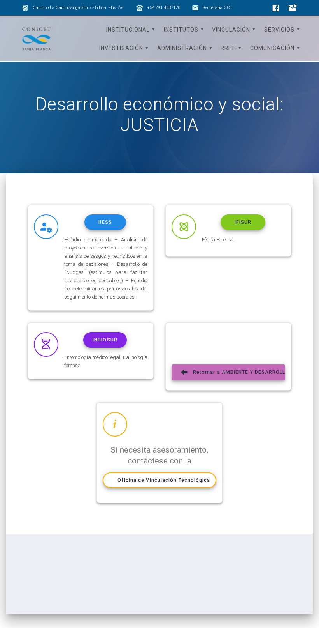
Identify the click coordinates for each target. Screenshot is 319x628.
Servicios (279, 30)
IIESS (105, 222)
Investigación (121, 48)
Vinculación (231, 30)
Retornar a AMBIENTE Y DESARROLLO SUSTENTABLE (239, 372)
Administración (182, 48)
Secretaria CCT (218, 7)
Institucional (128, 30)
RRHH (228, 48)
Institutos (181, 30)
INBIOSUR (105, 340)
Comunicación (272, 48)
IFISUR (243, 222)
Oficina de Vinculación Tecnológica (163, 480)
